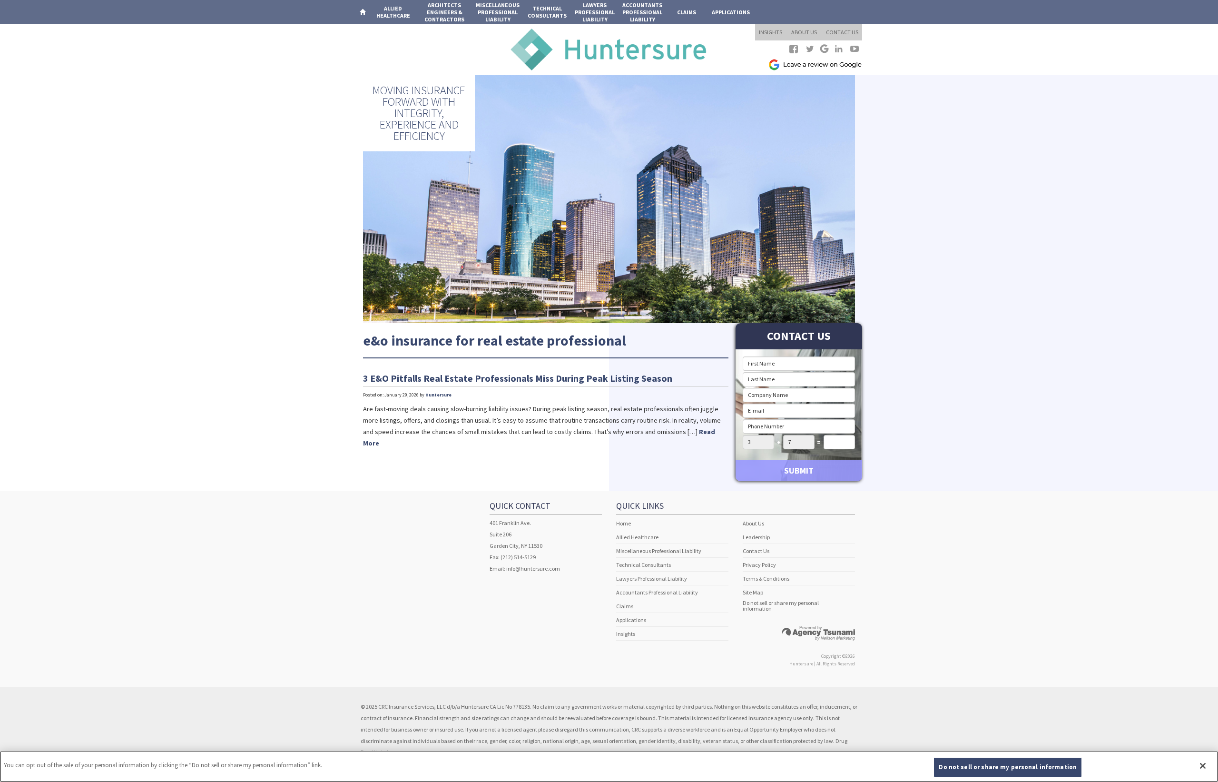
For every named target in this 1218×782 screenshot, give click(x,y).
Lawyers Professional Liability (651, 578)
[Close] (1202, 765)
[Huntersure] (609, 48)
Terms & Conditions (766, 578)
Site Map (753, 592)
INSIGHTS (770, 32)
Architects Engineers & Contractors (444, 12)
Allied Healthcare (637, 537)
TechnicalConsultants (547, 12)
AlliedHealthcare (393, 12)
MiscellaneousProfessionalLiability (498, 12)
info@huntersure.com (533, 568)
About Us (753, 523)
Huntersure (438, 395)
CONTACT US (842, 32)
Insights (625, 633)
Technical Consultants (643, 564)
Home (623, 523)
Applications (731, 12)
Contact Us (756, 550)
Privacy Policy (759, 564)
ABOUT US (804, 32)
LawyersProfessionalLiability (595, 12)
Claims (686, 12)
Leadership (756, 537)
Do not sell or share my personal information (781, 606)
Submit (799, 470)
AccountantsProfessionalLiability (642, 12)
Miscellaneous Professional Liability (658, 550)
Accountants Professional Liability (657, 592)
